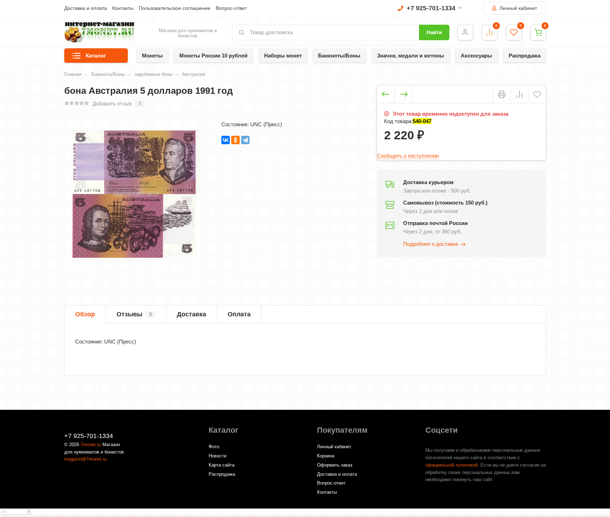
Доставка (191, 314)
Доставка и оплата (85, 8)
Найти (434, 32)
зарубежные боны (153, 74)
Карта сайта (221, 465)
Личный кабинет (517, 8)
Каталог (96, 56)
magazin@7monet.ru (85, 459)
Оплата (239, 314)
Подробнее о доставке (430, 244)
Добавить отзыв (112, 104)
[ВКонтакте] (225, 140)
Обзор (85, 314)
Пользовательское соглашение (174, 8)
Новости (217, 455)
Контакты (122, 8)
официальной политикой (451, 465)
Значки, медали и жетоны (410, 56)
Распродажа (524, 56)
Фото (214, 446)
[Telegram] (245, 140)
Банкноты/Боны (339, 56)
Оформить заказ (334, 465)
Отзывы (134, 314)
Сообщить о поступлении (408, 156)
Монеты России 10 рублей (213, 56)
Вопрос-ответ (231, 8)
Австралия (193, 74)
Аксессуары (476, 56)
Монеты (152, 56)
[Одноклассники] (235, 140)
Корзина (325, 455)
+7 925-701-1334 (431, 8)
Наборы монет (283, 56)
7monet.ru (90, 444)
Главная (73, 74)
